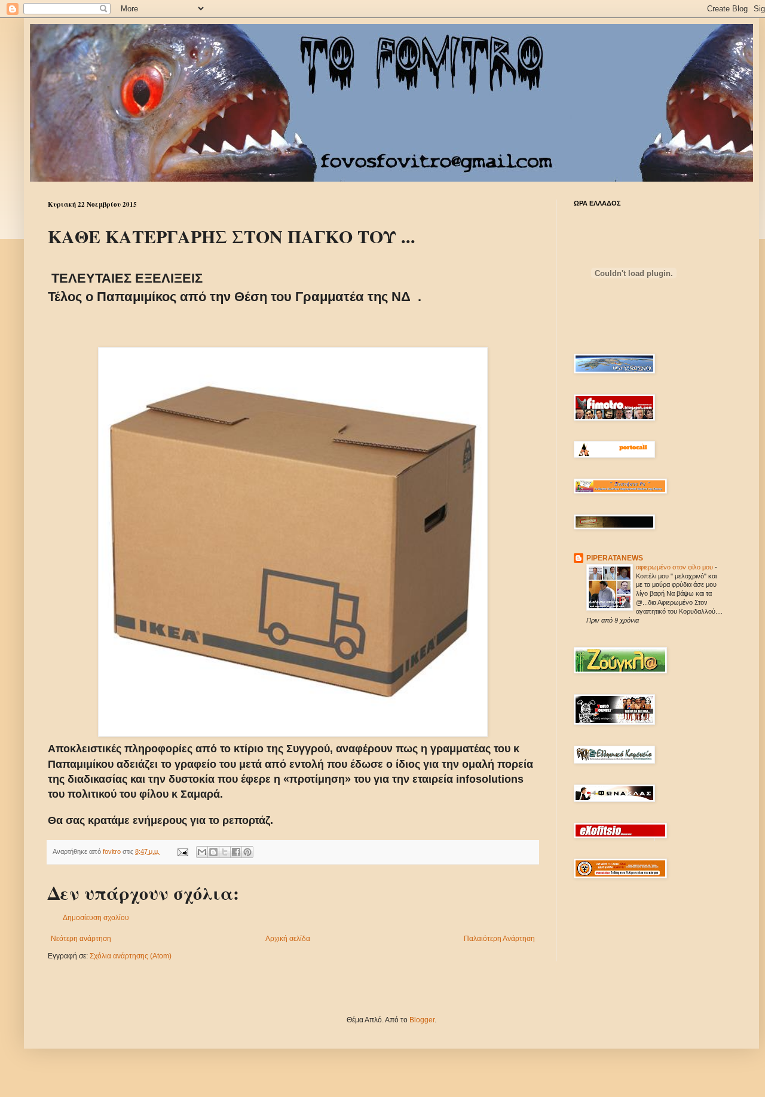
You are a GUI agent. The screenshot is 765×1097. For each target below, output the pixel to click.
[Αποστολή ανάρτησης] (182, 851)
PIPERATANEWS (614, 558)
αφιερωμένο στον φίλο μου (675, 567)
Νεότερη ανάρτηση (81, 938)
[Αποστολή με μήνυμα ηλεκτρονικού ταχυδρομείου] (202, 852)
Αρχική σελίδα (287, 938)
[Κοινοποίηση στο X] (225, 852)
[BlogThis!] (213, 852)
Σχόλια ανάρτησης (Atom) (131, 956)
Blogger (421, 1020)
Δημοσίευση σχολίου (96, 918)
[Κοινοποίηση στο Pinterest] (247, 852)
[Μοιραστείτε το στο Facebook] (236, 852)
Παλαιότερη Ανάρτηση (499, 938)
